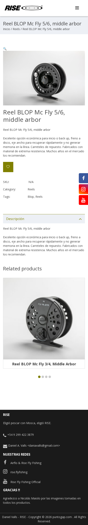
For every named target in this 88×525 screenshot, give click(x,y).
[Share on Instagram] (83, 189)
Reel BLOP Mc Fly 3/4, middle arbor (44, 363)
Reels (16, 29)
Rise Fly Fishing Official (25, 482)
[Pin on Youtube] (83, 200)
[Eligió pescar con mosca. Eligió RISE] (23, 10)
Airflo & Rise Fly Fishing (25, 463)
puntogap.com (62, 517)
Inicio (6, 29)
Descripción (15, 219)
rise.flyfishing (18, 472)
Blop (31, 197)
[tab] (44, 218)
